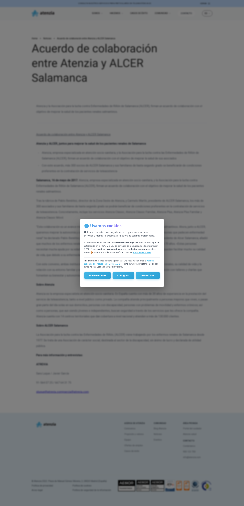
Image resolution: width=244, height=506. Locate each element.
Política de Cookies (142, 252)
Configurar (123, 275)
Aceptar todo (148, 275)
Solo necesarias (97, 275)
